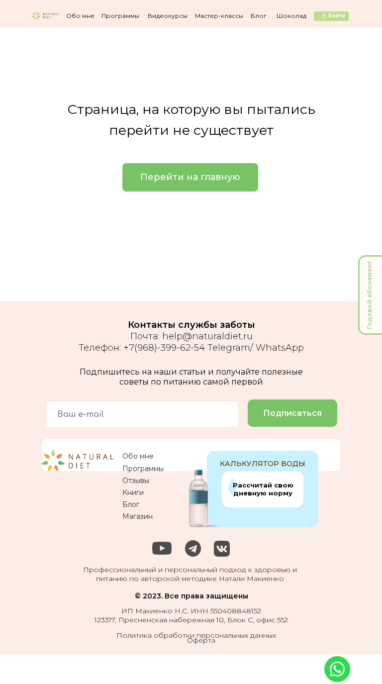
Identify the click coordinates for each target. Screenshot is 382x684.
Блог (259, 15)
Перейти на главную (190, 177)
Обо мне (80, 15)
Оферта (201, 640)
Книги (133, 492)
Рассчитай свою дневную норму (263, 489)
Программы (120, 15)
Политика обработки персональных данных (196, 635)
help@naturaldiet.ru (207, 336)
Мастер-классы (219, 15)
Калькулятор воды (262, 463)
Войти (336, 15)
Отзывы (135, 480)
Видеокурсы (168, 15)
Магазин (137, 516)
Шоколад (291, 15)
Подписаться (292, 413)
